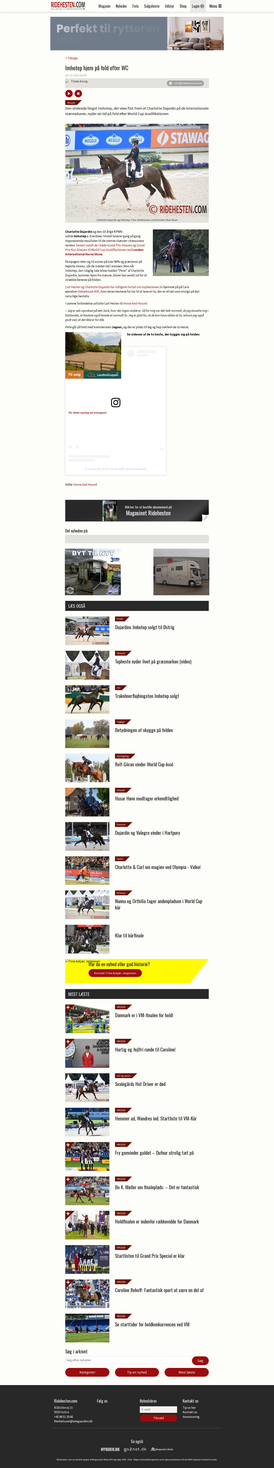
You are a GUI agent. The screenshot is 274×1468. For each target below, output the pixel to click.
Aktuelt (71, 102)
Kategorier (87, 1372)
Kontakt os (190, 1412)
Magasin (104, 6)
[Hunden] (110, 1449)
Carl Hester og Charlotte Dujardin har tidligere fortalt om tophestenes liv (114, 287)
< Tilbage (71, 58)
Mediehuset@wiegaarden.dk (73, 1421)
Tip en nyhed (137, 1372)
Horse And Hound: (135, 303)
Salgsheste (152, 6)
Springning (123, 756)
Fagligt (121, 721)
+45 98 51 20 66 (63, 1417)
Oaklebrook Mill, (89, 291)
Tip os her (189, 1408)
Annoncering (191, 1417)
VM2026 (121, 1007)
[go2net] (135, 1449)
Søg (200, 1360)
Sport (120, 858)
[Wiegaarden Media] (162, 1449)
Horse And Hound (85, 484)
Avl (118, 687)
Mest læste (187, 1372)
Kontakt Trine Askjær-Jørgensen (115, 973)
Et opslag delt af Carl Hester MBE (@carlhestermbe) (116, 468)
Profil (120, 619)
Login (196, 6)
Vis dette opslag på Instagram (87, 412)
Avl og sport (123, 1075)
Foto (136, 6)
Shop (183, 6)
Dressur (121, 824)
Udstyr (169, 6)
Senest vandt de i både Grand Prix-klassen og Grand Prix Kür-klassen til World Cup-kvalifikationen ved (105, 249)
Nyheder (121, 6)
